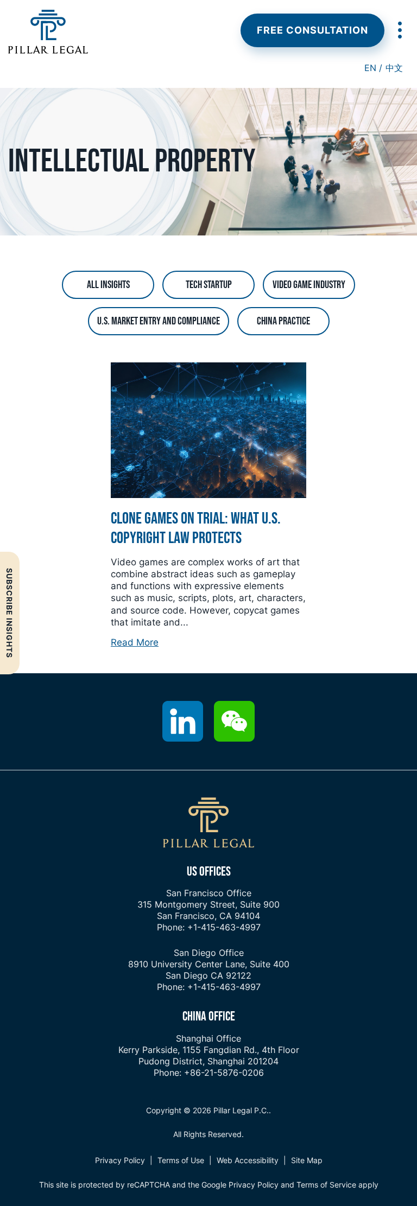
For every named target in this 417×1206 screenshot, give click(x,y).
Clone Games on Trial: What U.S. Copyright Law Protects (196, 528)
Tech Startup (209, 284)
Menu (399, 30)
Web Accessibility (248, 1160)
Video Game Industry (309, 284)
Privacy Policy (120, 1160)
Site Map (307, 1160)
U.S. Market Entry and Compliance (158, 321)
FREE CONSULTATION (312, 30)
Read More (135, 642)
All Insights (108, 284)
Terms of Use (180, 1160)
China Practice (283, 321)
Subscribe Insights (9, 613)
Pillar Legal (48, 32)
